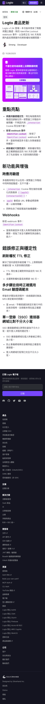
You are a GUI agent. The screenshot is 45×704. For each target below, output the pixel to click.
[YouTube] (25, 400)
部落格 (5, 12)
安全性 (4, 686)
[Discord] (3, 400)
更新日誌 (14, 12)
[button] (32, 11)
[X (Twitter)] (14, 400)
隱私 (4, 699)
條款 (4, 694)
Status (4, 690)
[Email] (19, 400)
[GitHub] (9, 400)
